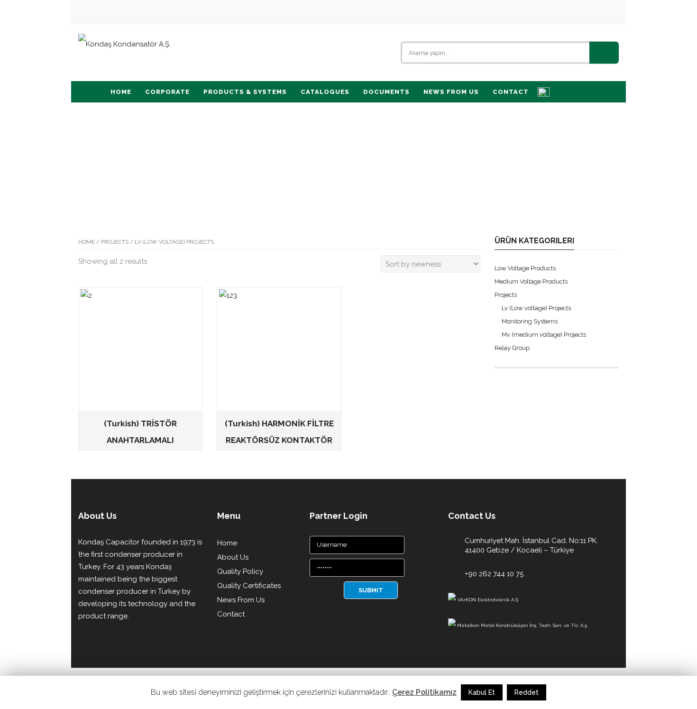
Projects (114, 242)
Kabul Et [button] (481, 692)
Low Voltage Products (525, 268)
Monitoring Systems (530, 321)
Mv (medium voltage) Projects (544, 334)
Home (86, 242)
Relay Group (512, 347)
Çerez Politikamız (424, 692)
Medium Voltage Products (531, 281)
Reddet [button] (526, 692)
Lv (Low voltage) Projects (536, 308)
